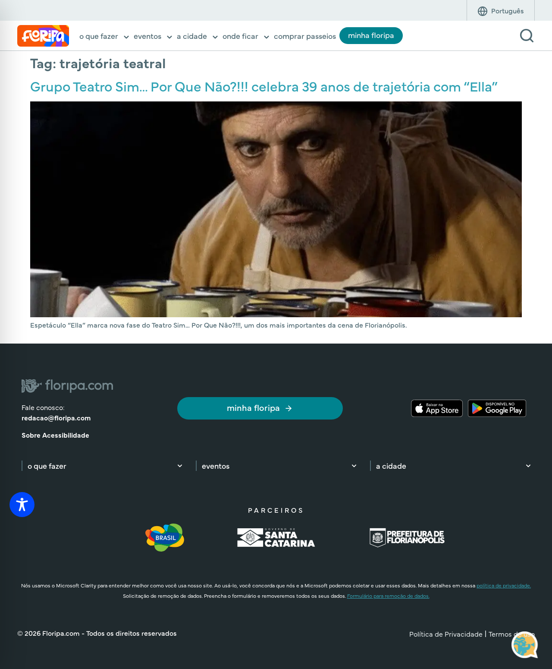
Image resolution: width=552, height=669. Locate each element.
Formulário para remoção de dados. (388, 595)
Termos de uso (512, 633)
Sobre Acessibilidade (55, 434)
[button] (104, 37)
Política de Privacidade (446, 633)
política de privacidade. (504, 585)
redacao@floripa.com (56, 417)
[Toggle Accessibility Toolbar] (22, 504)
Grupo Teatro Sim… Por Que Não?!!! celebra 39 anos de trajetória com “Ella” (264, 85)
